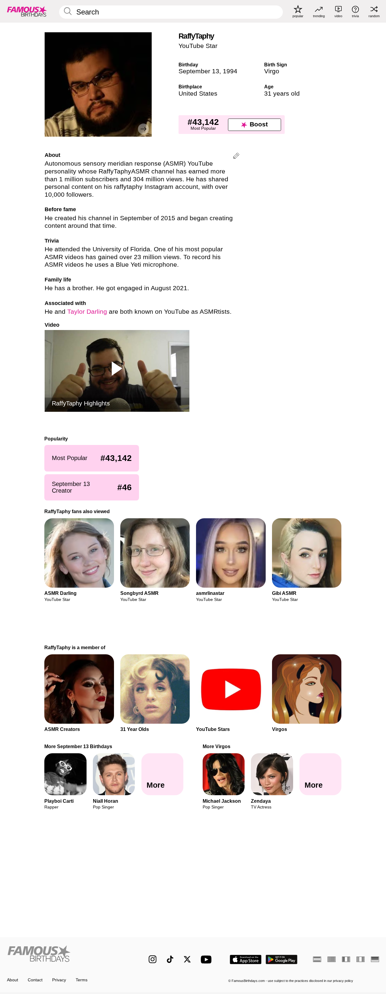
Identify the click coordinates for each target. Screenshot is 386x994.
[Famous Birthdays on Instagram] (153, 959)
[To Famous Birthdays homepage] (27, 11)
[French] (346, 959)
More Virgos (216, 746)
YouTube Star (198, 45)
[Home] (67, 955)
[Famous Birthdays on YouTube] (207, 959)
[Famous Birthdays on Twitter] (187, 959)
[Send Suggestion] (236, 157)
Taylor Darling (87, 311)
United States (198, 93)
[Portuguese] (331, 959)
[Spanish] (317, 959)
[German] (375, 959)
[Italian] (360, 959)
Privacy (59, 980)
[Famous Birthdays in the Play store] (282, 959)
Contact (35, 980)
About (12, 980)
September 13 (199, 71)
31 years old (282, 93)
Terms (81, 980)
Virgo (271, 71)
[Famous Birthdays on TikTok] (170, 959)
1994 (230, 71)
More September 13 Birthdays (78, 746)
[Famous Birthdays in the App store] (245, 959)
